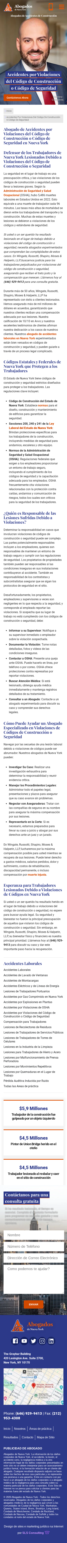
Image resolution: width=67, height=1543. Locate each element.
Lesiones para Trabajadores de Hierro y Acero (32, 1052)
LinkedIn (51, 1341)
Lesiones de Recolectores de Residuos (27, 1027)
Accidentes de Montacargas (21, 980)
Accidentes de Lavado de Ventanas (26, 975)
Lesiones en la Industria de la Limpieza (28, 1047)
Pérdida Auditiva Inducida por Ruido (26, 1081)
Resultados (11, 1437)
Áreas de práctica (40, 1428)
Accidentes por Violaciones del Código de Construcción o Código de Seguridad (29, 1014)
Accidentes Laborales (17, 970)
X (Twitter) (33, 1341)
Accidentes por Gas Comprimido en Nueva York (33, 996)
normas (43, 405)
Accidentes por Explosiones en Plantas (28, 1002)
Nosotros (20, 1428)
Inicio (9, 111)
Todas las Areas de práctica (21, 1086)
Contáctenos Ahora (17, 97)
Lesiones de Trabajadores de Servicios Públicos (33, 1032)
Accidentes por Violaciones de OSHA (26, 1007)
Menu (61, 6)
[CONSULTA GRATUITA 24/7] (51, 6)
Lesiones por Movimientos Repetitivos (27, 1066)
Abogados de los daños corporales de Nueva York (18, 7)
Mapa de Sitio (45, 1437)
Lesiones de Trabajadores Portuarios (27, 991)
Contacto (27, 1437)
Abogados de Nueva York (33, 1326)
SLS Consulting (33, 1532)
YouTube (24, 1341)
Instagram (42, 1341)
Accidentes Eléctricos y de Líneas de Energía (31, 986)
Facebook (15, 1341)
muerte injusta (37, 874)
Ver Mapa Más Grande (33, 1386)
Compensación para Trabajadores (25, 1021)
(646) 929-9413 (29, 1413)
